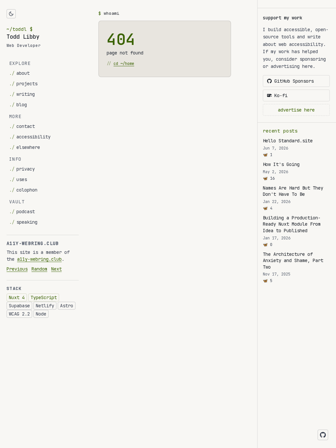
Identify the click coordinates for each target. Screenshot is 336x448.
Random (39, 269)
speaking (23, 222)
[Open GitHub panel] (323, 435)
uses (18, 179)
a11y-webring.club (39, 259)
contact (22, 126)
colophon (23, 190)
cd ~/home (124, 63)
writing (22, 94)
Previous (17, 269)
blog (18, 105)
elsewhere (24, 147)
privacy (22, 169)
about (19, 73)
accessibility (30, 137)
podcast (22, 211)
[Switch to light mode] (11, 13)
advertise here (296, 110)
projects (23, 84)
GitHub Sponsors (294, 81)
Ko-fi (280, 95)
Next (56, 269)
